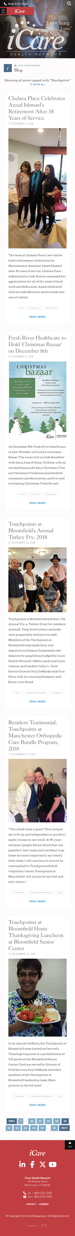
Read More (37, 316)
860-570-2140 (17, 4)
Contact (31, 1204)
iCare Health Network (29, 65)
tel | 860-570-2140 (39, 1193)
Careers (44, 1204)
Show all (38, 84)
